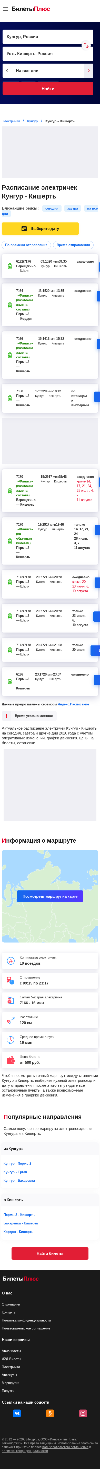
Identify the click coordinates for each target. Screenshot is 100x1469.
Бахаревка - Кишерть (21, 1223)
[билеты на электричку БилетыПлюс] (21, 1280)
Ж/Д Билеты (11, 1359)
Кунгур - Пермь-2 (17, 1163)
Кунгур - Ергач (15, 1172)
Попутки (8, 1391)
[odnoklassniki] (50, 1413)
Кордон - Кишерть (18, 1232)
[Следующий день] (88, 71)
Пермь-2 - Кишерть (19, 1215)
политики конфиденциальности (25, 1451)
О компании (11, 1304)
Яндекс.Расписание (73, 704)
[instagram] (83, 1413)
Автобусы (9, 1375)
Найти (48, 88)
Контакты (9, 1312)
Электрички (11, 1367)
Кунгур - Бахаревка (19, 1180)
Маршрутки (10, 1383)
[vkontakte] (17, 1413)
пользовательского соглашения (65, 1447)
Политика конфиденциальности (26, 1320)
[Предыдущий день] (7, 71)
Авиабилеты (11, 1351)
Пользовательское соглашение (26, 1328)
